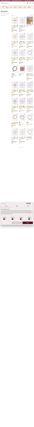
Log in (28, 3)
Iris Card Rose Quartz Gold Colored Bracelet (30, 110)
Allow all (27, 222)
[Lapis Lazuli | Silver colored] (14, 27)
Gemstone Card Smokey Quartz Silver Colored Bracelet (14, 142)
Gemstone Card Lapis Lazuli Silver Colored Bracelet (15, 110)
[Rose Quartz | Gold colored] (22, 43)
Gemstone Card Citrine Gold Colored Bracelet (22, 30)
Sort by (12, 15)
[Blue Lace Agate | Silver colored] (12, 27)
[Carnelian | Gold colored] (12, 28)
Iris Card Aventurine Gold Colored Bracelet (29, 78)
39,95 (12, 126)
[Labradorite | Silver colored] (13, 27)
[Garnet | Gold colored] (14, 25)
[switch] (13, 219)
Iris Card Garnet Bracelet (22, 110)
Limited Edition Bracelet (29, 25)
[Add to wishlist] (17, 18)
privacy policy (29, 212)
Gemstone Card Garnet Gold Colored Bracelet (15, 94)
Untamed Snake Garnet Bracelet (21, 74)
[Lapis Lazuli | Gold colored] (13, 74)
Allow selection (16, 222)
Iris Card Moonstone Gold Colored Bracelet (22, 62)
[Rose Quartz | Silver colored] (16, 27)
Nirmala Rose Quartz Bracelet (14, 125)
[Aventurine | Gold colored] (12, 25)
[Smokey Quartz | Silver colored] (17, 27)
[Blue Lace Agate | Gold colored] (13, 122)
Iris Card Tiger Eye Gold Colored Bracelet (21, 94)
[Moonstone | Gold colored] (16, 25)
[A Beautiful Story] (5, 3)
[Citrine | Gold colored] (13, 25)
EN (24, 3)
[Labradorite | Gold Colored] (17, 123)
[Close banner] (32, 203)
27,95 (27, 60)
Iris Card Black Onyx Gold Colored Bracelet (22, 46)
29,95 (20, 75)
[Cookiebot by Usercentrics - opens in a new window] (27, 203)
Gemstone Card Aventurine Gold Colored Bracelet (15, 62)
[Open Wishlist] (30, 2)
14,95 (12, 31)
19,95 (27, 26)
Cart (33, 3)
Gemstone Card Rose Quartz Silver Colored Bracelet (22, 141)
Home (1, 15)
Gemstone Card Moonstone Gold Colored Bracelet (30, 46)
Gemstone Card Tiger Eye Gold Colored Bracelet (14, 30)
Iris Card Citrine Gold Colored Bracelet (29, 94)
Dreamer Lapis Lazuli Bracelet (21, 124)
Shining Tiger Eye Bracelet (29, 59)
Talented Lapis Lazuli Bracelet (14, 75)
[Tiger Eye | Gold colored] (17, 25)
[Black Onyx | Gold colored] (13, 28)
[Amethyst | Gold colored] (27, 57)
